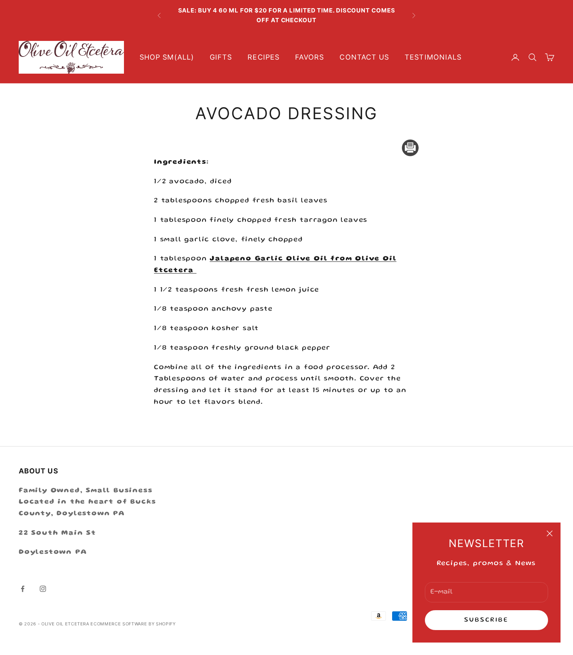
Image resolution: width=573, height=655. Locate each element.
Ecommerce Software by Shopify (132, 624)
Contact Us (364, 57)
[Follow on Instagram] (43, 589)
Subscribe (486, 620)
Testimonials (433, 57)
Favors (309, 57)
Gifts (221, 57)
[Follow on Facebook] (23, 589)
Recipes (263, 57)
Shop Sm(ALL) (167, 57)
